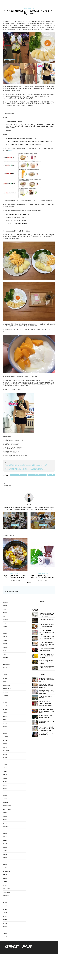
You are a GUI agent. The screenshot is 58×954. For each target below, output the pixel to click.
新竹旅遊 (5, 812)
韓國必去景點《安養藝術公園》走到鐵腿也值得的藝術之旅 (46, 667)
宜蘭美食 (5, 778)
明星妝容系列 (6, 826)
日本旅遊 (5, 819)
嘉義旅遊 (5, 743)
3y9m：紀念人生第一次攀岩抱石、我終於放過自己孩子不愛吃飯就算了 (46, 711)
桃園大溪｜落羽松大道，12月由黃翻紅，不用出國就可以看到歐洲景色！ (46, 662)
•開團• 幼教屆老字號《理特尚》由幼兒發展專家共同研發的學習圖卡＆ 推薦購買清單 (46, 728)
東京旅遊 (5, 830)
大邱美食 (5, 764)
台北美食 (5, 716)
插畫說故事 (5, 657)
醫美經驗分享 (6, 895)
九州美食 (5, 678)
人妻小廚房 (39, 514)
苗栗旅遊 (5, 878)
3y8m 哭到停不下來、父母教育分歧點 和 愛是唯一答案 (46, 716)
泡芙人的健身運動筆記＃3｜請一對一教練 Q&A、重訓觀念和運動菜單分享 (25, 469)
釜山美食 (5, 909)
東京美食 (5, 833)
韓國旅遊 (5, 916)
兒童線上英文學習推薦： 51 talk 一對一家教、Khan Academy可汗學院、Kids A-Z (46, 691)
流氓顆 (29, 505)
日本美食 (5, 823)
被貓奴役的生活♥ (6, 664)
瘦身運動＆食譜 (31, 8)
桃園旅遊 (5, 837)
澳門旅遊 (5, 861)
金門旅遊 (5, 899)
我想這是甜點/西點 (7, 805)
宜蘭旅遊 (5, 774)
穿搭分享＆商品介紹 (7, 871)
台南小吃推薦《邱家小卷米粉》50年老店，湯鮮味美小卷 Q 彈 (46, 637)
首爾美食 (5, 926)
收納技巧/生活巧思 (7, 809)
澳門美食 (5, 637)
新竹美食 (5, 816)
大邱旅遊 (5, 761)
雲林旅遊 (5, 912)
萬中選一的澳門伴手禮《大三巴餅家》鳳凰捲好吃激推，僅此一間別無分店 (46, 656)
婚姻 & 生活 (5, 602)
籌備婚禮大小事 (6, 661)
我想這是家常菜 (6, 802)
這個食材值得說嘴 (45, 514)
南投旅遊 (5, 702)
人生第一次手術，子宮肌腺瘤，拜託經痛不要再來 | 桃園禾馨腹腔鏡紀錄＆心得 (46, 644)
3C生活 (4, 671)
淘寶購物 (5, 857)
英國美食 (5, 640)
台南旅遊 (15, 514)
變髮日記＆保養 (6, 888)
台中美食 (5, 709)
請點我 (37, 144)
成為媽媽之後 (6, 799)
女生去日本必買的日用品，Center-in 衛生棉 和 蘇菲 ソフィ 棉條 (46, 632)
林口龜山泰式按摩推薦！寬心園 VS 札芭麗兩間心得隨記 (46, 649)
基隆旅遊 (5, 754)
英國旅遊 (5, 885)
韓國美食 (5, 919)
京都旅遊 (5, 681)
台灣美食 (5, 626)
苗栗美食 (5, 881)
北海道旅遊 (5, 692)
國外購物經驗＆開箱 (7, 750)
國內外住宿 (5, 619)
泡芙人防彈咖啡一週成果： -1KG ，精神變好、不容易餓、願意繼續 (43, 576)
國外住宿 (5, 747)
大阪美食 (5, 771)
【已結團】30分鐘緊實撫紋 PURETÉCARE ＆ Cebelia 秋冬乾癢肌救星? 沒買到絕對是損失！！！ (43, 704)
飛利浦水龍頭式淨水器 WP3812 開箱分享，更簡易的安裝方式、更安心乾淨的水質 (46, 614)
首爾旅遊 (5, 923)
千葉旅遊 (5, 699)
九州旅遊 (5, 674)
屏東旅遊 (5, 781)
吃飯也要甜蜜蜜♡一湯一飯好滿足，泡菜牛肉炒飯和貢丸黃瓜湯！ (46, 626)
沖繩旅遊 (5, 843)
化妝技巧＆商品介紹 (7, 688)
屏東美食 (5, 785)
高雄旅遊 (5, 933)
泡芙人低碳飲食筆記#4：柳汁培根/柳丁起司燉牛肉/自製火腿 (15, 576)
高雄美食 (5, 937)
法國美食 (5, 633)
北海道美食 (5, 695)
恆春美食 (5, 792)
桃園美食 (5, 840)
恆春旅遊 (5, 788)
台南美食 (5, 630)
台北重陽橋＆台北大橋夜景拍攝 (46, 619)
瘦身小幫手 (5, 864)
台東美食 (5, 726)
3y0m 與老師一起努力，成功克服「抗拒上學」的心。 (46, 733)
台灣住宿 (5, 730)
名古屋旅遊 (5, 737)
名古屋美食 (5, 740)
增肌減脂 (6, 485)
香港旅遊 (5, 930)
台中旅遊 (5, 705)
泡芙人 (11, 485)
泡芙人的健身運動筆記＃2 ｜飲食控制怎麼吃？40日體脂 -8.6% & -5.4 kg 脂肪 (26, 465)
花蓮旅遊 (5, 874)
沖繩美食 (5, 847)
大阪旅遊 (5, 768)
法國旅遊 (5, 850)
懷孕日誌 (5, 795)
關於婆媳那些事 (6, 668)
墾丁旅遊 (5, 757)
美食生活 (5, 609)
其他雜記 (5, 650)
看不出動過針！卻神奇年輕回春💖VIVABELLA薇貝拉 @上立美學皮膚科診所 (46, 679)
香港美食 (5, 643)
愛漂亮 (4, 616)
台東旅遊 (5, 723)
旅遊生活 (11, 514)
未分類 (4, 623)
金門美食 (5, 902)
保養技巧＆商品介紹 (7, 685)
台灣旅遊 (19, 514)
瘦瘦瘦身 (25, 8)
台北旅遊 (5, 712)
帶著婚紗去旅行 (6, 654)
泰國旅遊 (5, 854)
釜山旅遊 (5, 906)
